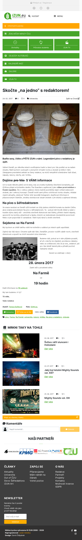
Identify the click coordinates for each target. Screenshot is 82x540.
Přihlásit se (36, 3)
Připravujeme (37, 472)
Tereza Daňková (15, 307)
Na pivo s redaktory (54, 317)
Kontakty (60, 480)
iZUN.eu (34, 307)
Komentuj (10, 312)
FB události (22, 288)
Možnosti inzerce (64, 483)
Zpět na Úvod (72, 98)
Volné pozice (37, 480)
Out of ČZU (10, 477)
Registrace (47, 3)
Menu (60, 16)
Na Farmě (19, 317)
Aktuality (9, 472)
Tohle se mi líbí (25, 312)
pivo (7, 317)
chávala (66, 317)
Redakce (60, 472)
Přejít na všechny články (13, 417)
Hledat (35, 16)
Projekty (59, 477)
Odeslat (70, 429)
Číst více (48, 349)
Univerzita (33, 98)
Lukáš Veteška (25, 533)
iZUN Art (8, 483)
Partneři (59, 475)
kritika (42, 317)
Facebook (53, 312)
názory (36, 317)
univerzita (28, 317)
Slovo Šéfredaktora (14, 480)
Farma (12, 317)
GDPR (58, 486)
